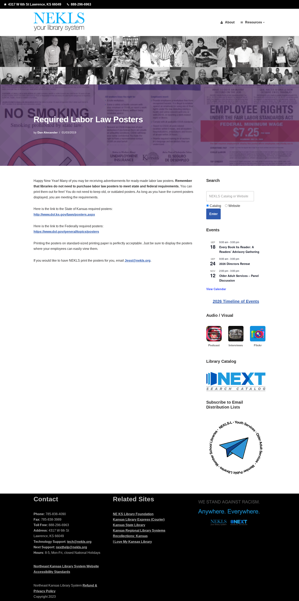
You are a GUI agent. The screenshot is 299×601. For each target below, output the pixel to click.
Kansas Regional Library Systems (139, 530)
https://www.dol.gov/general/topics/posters (66, 231)
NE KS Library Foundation (133, 514)
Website (234, 206)
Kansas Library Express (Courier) (139, 519)
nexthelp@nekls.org (71, 547)
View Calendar (216, 289)
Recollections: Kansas (130, 536)
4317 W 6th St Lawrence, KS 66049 (34, 4)
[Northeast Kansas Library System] (59, 22)
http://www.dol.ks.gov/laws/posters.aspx (64, 214)
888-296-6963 (81, 4)
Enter (213, 214)
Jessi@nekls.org (138, 260)
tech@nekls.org (79, 541)
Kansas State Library (129, 525)
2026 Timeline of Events (236, 301)
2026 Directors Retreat (234, 264)
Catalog (215, 206)
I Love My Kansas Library (132, 541)
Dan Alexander (47, 132)
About (230, 22)
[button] (264, 22)
